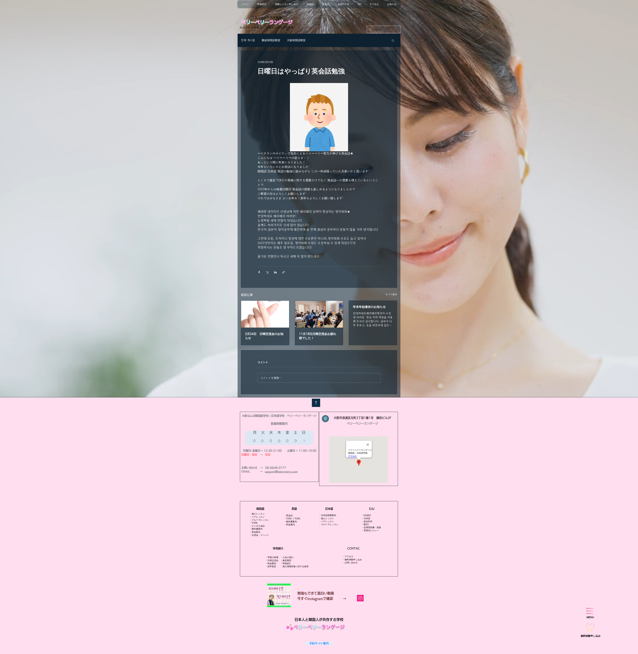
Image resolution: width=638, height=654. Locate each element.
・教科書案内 (256, 528)
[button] (392, 40)
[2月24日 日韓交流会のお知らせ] (265, 314)
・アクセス (347, 556)
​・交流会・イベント (259, 534)
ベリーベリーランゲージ (362, 423)
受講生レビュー (371, 530)
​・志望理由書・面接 (371, 527)
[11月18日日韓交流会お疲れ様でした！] (319, 314)
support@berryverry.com (281, 471)
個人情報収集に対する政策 (296, 566)
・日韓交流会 (271, 560)
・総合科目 (367, 521)
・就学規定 (270, 566)
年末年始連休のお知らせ (369, 307)
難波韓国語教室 (271, 40)
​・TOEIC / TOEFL (292, 518)
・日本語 (367, 518)
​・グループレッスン (259, 519)
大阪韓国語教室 (296, 40)
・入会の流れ (286, 557)
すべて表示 (391, 294)
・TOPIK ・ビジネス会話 (257, 524)
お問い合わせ (351, 562)
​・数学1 (365, 524)
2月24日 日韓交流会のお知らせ (264, 336)
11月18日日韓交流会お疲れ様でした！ (317, 336)
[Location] (325, 418)
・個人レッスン (257, 513)
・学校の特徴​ (271, 557)
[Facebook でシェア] (259, 272)
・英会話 (288, 515)
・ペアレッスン (257, 516)
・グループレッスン (328, 524)
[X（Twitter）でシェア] (267, 272)
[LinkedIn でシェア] (275, 272)
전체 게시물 (248, 40)
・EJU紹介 (366, 515)
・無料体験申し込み (352, 559)
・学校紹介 (285, 563)
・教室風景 (286, 560)
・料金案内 (271, 563)
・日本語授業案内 (327, 515)
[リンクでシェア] (283, 272)
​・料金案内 (255, 531)
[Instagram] (360, 598)
